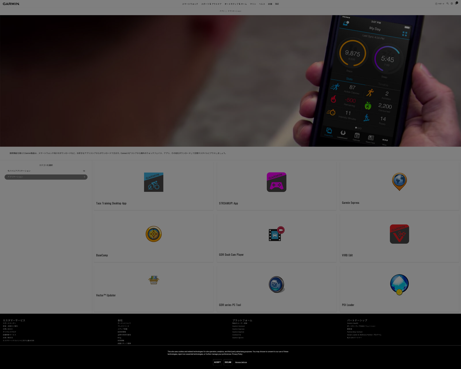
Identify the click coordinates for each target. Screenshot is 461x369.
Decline (228, 362)
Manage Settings (241, 362)
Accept (217, 362)
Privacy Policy (237, 354)
